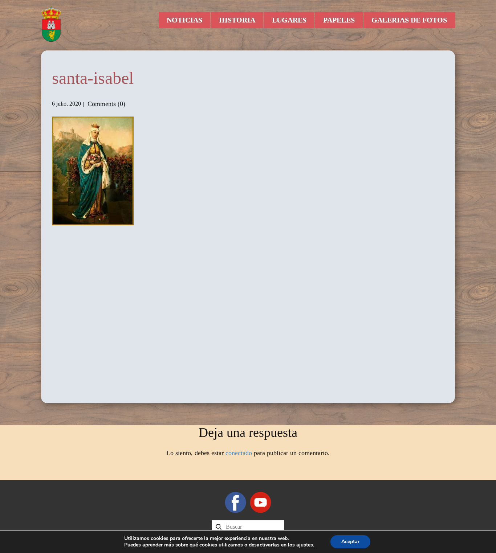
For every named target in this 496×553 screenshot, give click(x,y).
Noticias (184, 20)
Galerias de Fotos (409, 20)
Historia (237, 20)
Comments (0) (105, 103)
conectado (238, 452)
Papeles (339, 20)
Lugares (289, 20)
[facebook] (235, 502)
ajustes (304, 545)
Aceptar (350, 541)
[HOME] (51, 23)
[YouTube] (260, 502)
